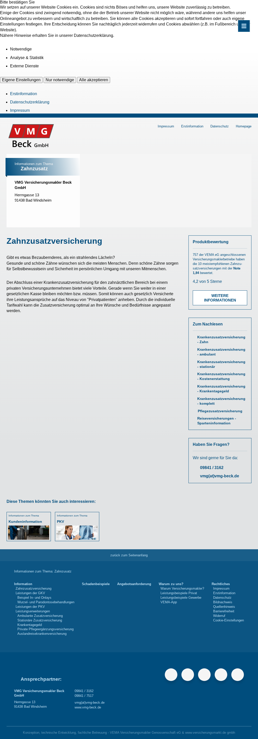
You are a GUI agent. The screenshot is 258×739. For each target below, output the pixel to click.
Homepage (243, 126)
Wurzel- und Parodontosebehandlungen (45, 602)
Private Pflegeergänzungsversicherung (45, 629)
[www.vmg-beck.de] (50, 207)
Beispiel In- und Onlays (34, 597)
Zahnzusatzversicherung (33, 588)
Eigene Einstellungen (21, 80)
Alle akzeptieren (93, 80)
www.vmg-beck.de (88, 707)
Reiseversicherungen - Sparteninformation (216, 421)
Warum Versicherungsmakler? (182, 588)
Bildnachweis (222, 602)
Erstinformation (23, 94)
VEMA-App (168, 602)
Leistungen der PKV (30, 607)
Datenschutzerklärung (29, 102)
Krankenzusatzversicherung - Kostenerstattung (221, 376)
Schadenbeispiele (96, 584)
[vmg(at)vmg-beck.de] (39, 207)
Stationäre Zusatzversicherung (39, 620)
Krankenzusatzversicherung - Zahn (221, 339)
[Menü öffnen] (244, 26)
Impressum (20, 110)
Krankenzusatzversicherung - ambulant (221, 352)
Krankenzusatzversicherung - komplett (221, 401)
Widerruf (219, 616)
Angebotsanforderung (134, 584)
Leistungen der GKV (30, 593)
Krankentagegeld (29, 625)
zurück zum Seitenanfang (129, 555)
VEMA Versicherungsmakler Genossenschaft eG (145, 732)
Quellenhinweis (224, 607)
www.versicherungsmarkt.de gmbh (210, 732)
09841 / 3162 (211, 468)
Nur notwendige (60, 80)
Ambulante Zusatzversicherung (40, 616)
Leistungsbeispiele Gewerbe (180, 597)
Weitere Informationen (220, 297)
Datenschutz (219, 126)
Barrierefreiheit (223, 611)
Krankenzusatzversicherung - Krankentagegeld (221, 389)
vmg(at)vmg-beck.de (219, 476)
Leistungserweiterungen (33, 611)
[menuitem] (44, 609)
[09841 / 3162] (18, 207)
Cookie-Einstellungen (228, 620)
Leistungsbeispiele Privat (178, 593)
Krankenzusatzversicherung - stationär (221, 364)
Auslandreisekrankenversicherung (42, 634)
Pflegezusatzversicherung (220, 411)
